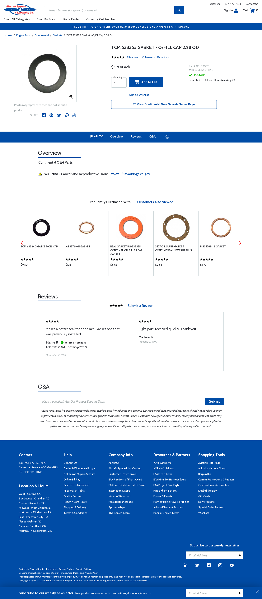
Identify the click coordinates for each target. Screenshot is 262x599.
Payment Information (76, 485)
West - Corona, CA (29, 494)
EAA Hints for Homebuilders (169, 479)
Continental (42, 35)
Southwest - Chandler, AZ (34, 498)
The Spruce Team (119, 513)
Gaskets (57, 35)
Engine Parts (23, 35)
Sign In (228, 10)
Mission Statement (120, 496)
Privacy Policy (91, 572)
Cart (250, 10)
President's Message (121, 501)
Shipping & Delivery (75, 507)
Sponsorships (117, 507)
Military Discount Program (168, 507)
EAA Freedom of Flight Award (125, 479)
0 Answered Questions (156, 57)
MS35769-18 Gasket (213, 246)
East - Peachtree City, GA (33, 517)
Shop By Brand (46, 19)
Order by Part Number (101, 19)
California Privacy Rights (31, 569)
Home (8, 35)
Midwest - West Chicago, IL (34, 507)
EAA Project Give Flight (166, 485)
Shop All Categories (17, 19)
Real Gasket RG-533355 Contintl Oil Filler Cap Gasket (126, 250)
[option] (47, 73)
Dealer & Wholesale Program (80, 468)
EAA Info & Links (162, 474)
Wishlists (215, 3)
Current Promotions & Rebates (216, 479)
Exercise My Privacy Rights (59, 569)
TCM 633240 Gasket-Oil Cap (39, 246)
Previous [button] (22, 243)
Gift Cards (204, 496)
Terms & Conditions (75, 513)
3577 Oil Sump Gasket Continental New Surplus (173, 248)
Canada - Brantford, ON (32, 526)
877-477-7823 (233, 3)
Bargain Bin (204, 474)
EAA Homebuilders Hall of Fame (127, 485)
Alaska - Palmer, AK (30, 521)
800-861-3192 (49, 467)
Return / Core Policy (75, 501)
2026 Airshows (162, 463)
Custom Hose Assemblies (213, 485)
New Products (206, 501)
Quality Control (73, 496)
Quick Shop (41, 265)
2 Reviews (132, 57)
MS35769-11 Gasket (77, 246)
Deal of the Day (207, 490)
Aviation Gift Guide (209, 463)
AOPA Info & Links (163, 468)
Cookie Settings (84, 569)
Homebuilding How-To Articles (171, 501)
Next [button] (240, 243)
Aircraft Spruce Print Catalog (125, 468)
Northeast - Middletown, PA (35, 512)
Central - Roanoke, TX (31, 503)
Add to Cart (148, 82)
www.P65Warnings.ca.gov (130, 174)
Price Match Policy (74, 490)
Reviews (136, 136)
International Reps (119, 490)
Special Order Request (211, 507)
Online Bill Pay (72, 479)
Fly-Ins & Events (162, 496)
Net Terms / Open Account (79, 474)
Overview (116, 136)
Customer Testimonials (123, 474)
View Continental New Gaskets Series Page (165, 104)
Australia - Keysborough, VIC (35, 530)
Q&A (152, 136)
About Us (114, 463)
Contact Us (252, 3)
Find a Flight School (164, 490)
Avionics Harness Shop (212, 468)
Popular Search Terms (166, 513)
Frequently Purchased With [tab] (110, 202)
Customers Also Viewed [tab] (155, 202)
